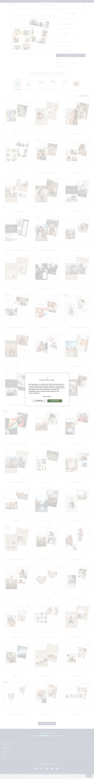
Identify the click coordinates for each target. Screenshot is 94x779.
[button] (47, 396)
